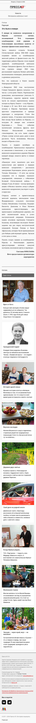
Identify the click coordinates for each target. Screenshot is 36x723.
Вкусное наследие (10, 427)
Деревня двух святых (11, 467)
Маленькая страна (10, 590)
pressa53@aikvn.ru (28, 675)
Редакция (5, 720)
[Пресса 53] (18, 7)
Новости (18, 13)
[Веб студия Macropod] (18, 709)
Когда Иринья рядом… (12, 550)
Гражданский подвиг (11, 347)
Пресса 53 (14, 682)
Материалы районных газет (18, 16)
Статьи (4, 22)
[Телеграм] (9, 702)
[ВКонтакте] (4, 702)
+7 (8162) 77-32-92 (21, 674)
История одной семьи (11, 387)
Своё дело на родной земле (14, 507)
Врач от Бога (8, 304)
